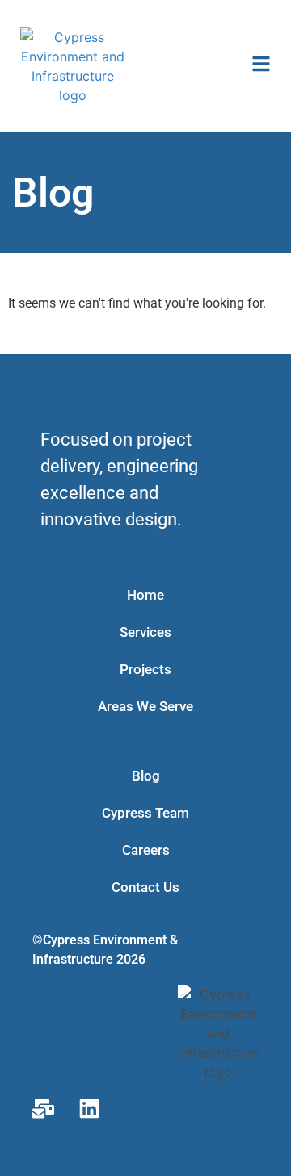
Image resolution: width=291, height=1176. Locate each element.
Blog (146, 776)
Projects (145, 669)
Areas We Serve (145, 706)
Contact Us (145, 887)
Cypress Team (145, 813)
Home (145, 595)
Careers (146, 850)
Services (145, 632)
